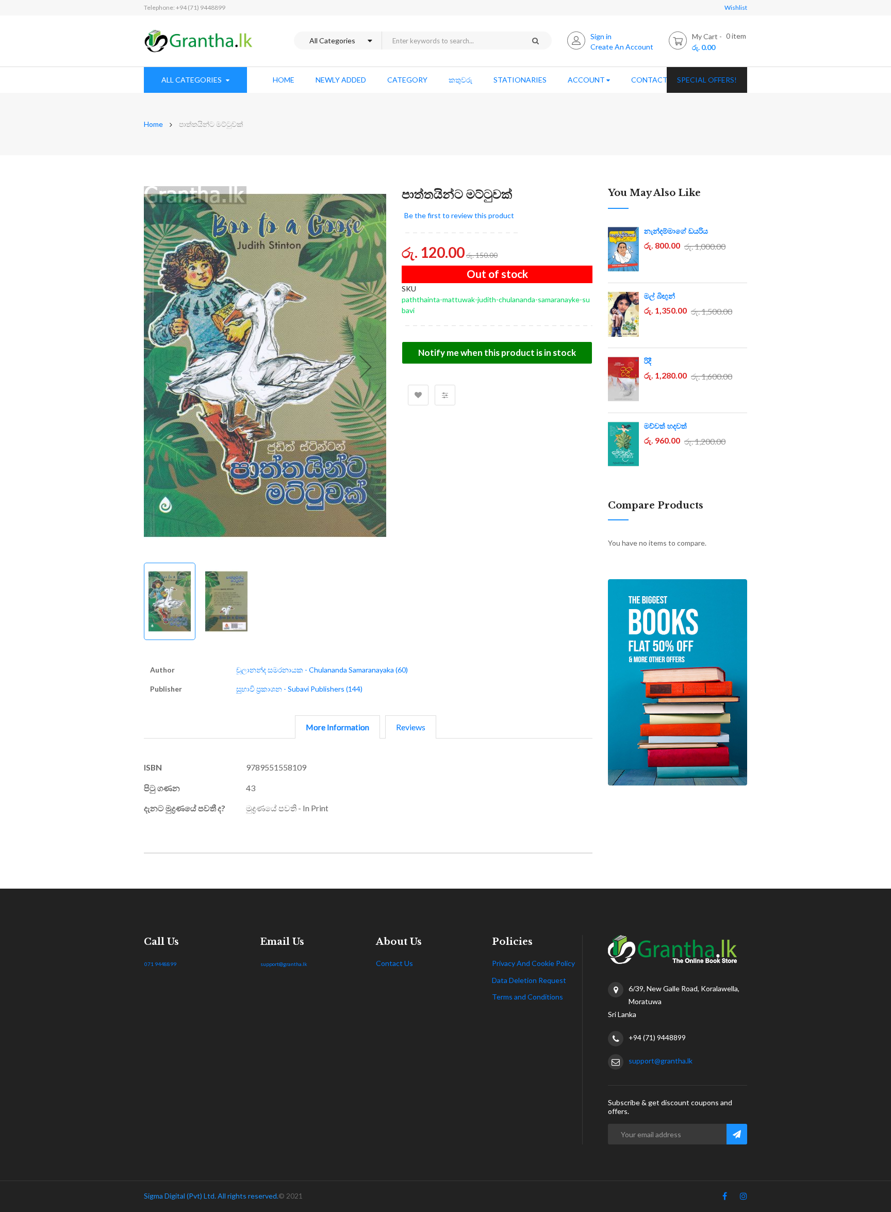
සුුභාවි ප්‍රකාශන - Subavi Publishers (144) (299, 688)
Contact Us (394, 963)
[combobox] (450, 40)
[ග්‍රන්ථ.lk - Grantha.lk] (198, 41)
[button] (365, 366)
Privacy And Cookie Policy (533, 963)
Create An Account (621, 46)
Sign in (601, 36)
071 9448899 (160, 964)
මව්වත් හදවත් (665, 426)
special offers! (707, 79)
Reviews (410, 727)
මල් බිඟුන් (659, 296)
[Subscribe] (737, 1134)
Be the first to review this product (459, 215)
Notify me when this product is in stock (497, 352)
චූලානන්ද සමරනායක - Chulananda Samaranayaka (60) (322, 669)
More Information (337, 727)
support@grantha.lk (283, 964)
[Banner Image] (677, 682)
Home (153, 124)
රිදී (647, 361)
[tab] (337, 727)
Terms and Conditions (527, 996)
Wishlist (735, 7)
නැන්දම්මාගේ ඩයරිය (676, 231)
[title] (724, 1198)
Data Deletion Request (529, 980)
